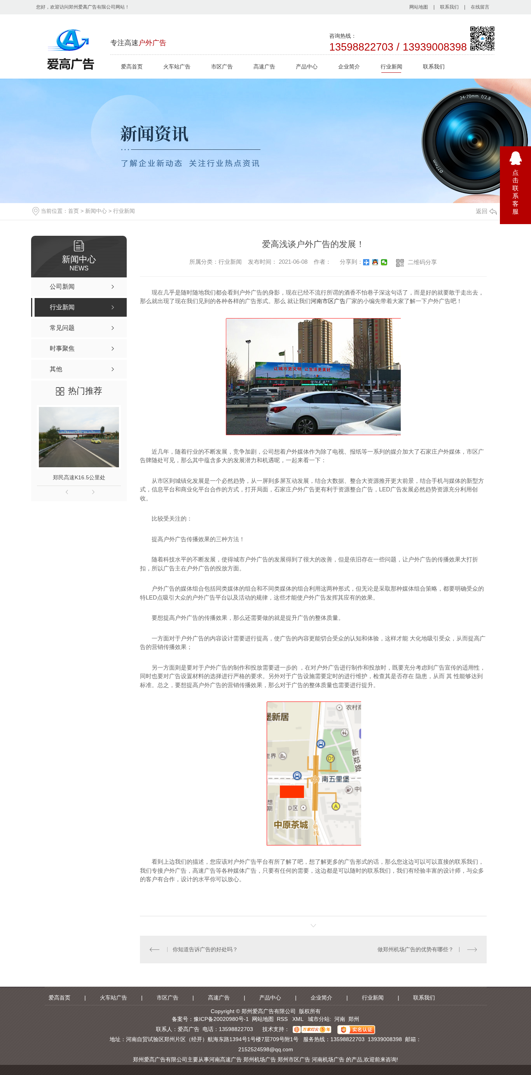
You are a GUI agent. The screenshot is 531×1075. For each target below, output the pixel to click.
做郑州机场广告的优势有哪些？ (415, 949)
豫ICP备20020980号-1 (221, 1019)
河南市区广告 (328, 301)
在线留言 (480, 7)
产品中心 (307, 66)
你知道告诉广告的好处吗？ (205, 949)
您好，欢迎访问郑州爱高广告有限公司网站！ (82, 7)
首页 (73, 211)
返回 (481, 211)
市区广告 (222, 66)
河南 (339, 1019)
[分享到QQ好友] (375, 262)
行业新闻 (391, 66)
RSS (283, 1019)
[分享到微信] (384, 262)
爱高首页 (132, 66)
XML (298, 1019)
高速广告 (264, 66)
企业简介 (349, 66)
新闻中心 (96, 211)
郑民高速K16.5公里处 (79, 477)
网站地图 (418, 7)
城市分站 (319, 1019)
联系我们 (449, 7)
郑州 (353, 1019)
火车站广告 (176, 66)
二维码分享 (422, 262)
